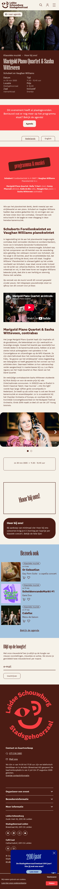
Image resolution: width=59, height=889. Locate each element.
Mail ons (13, 759)
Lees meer (34, 872)
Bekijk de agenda (29, 630)
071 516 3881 (15, 753)
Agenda (29, 123)
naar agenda (14, 14)
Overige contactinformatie (17, 775)
